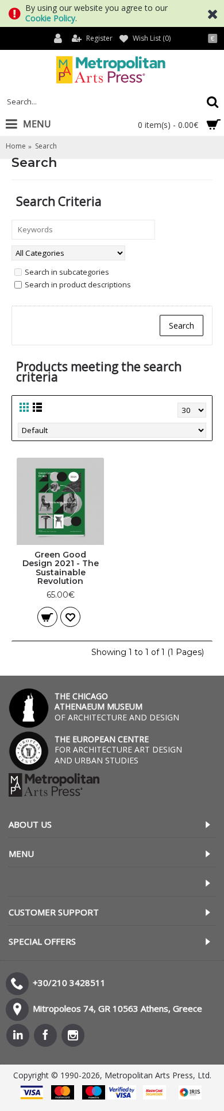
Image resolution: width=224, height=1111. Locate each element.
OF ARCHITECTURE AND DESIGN (117, 706)
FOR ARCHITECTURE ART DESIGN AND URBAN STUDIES (118, 749)
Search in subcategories (67, 272)
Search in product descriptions (78, 284)
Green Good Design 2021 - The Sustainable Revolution (60, 567)
